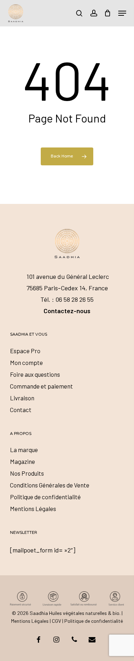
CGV (56, 621)
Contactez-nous (67, 311)
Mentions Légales (33, 508)
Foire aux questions (35, 374)
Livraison (22, 397)
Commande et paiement (41, 386)
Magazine (22, 461)
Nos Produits (27, 473)
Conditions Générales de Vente (49, 485)
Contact (20, 409)
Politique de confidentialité (45, 496)
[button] (122, 13)
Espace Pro (25, 350)
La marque (24, 449)
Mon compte (26, 362)
